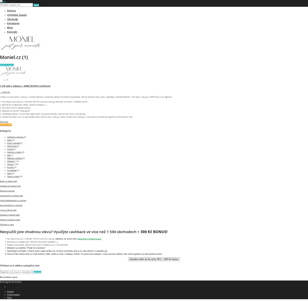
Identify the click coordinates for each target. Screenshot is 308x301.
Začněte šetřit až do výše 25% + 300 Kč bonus (154, 259)
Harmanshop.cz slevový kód (11, 195)
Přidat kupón (13, 294)
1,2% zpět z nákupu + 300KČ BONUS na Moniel (25, 86)
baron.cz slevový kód (8, 181)
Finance (10, 149)
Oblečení (11, 161)
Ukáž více (5, 92)
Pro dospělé (12, 170)
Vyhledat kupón (17, 15)
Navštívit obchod (7, 65)
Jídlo (9, 155)
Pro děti (10, 167)
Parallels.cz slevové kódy (10, 215)
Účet (9, 297)
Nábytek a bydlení (15, 158)
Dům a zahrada (13, 143)
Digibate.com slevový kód (10, 186)
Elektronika (12, 146)
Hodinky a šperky (14, 152)
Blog (10, 27)
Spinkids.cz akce (7, 224)
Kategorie (13, 23)
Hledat (36, 5)
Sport (9, 173)
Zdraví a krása (13, 176)
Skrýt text (4, 121)
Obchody (12, 19)
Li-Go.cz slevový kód (8, 210)
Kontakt (12, 32)
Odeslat (37, 272)
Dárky (10, 140)
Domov (11, 10)
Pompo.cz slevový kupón (10, 219)
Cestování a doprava (15, 137)
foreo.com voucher (7, 191)
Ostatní (10, 164)
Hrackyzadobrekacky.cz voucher (13, 200)
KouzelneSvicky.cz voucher (11, 205)
